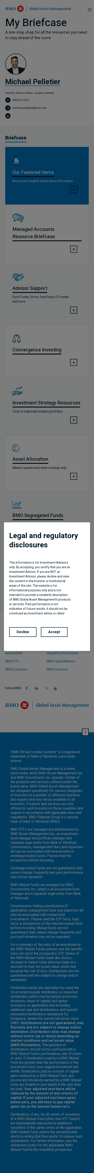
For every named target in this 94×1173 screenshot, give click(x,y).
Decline (23, 632)
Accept (54, 632)
